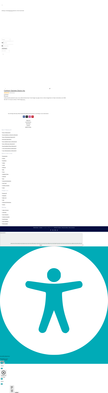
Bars (3, 178)
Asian (3, 187)
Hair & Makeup (5, 221)
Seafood (4, 176)
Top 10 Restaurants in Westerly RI (9, 150)
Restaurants (4, 156)
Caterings (4, 212)
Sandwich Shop (5, 174)
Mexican (4, 167)
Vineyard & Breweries (6, 181)
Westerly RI (56, 227)
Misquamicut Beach (65, 227)
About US (28, 120)
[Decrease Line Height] (2, 384)
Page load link (2, 232)
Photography (5, 223)
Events (3, 204)
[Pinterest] (32, 117)
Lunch (3, 165)
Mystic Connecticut (72, 227)
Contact (28, 125)
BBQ (3, 169)
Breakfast (4, 160)
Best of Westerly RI (6, 132)
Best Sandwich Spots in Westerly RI (9, 141)
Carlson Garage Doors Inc (14, 91)
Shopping (4, 195)
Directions (28, 123)
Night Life (4, 197)
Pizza (3, 172)
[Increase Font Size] (2, 363)
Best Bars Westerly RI (6, 139)
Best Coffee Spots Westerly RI (8, 143)
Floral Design (5, 219)
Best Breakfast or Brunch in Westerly (10, 134)
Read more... (23, 99)
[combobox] (41, 239)
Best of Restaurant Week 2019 (8, 137)
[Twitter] (27, 117)
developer (11, 10)
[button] (83, 245)
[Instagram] (30, 117)
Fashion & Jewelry (6, 217)
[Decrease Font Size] (2, 368)
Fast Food (4, 183)
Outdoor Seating (5, 185)
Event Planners (5, 214)
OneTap (6, 358)
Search (4, 48)
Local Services (28, 122)
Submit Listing (28, 127)
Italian (3, 163)
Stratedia (40, 227)
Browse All (4, 193)
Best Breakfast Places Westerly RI (9, 146)
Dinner (3, 158)
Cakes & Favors (5, 210)
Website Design (35, 227)
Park (3, 200)
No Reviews (6, 94)
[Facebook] (24, 117)
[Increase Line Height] (2, 379)
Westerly (59, 227)
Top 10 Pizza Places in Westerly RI (9, 148)
